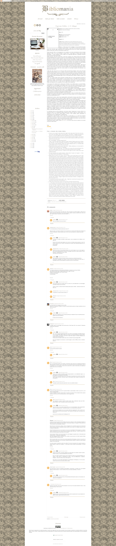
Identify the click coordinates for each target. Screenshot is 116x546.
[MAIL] (35, 26)
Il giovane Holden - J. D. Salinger (37, 131)
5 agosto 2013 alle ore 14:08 (62, 475)
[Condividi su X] (61, 200)
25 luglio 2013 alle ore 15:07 (57, 347)
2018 (32, 112)
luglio (33, 127)
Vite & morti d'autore (37, 58)
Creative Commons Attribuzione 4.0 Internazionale (64, 528)
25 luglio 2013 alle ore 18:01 (61, 295)
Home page (66, 517)
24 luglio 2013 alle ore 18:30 (58, 303)
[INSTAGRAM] (39, 26)
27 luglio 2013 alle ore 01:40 (58, 420)
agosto (33, 126)
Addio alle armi (64, 120)
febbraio (33, 140)
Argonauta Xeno (52, 227)
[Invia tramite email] (59, 200)
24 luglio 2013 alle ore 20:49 (58, 323)
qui (74, 115)
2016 (32, 115)
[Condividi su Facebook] (62, 200)
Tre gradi (37, 63)
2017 (32, 113)
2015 (32, 116)
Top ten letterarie (37, 62)
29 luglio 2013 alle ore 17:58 (59, 381)
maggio (33, 135)
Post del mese (37, 56)
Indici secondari (61, 19)
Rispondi (51, 215)
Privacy (76, 19)
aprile (33, 137)
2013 (32, 119)
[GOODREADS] (37, 26)
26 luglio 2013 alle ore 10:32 (57, 362)
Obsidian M (52, 323)
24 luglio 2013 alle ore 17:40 (62, 219)
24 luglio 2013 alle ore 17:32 (60, 227)
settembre (33, 124)
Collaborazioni (37, 91)
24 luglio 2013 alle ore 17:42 (62, 237)
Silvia (51, 362)
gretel (51, 347)
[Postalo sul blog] (60, 200)
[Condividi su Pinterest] (64, 200)
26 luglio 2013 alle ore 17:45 (57, 389)
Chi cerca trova (37, 60)
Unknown (51, 268)
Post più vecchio (82, 517)
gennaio (33, 141)
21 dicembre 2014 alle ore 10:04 (63, 492)
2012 (32, 143)
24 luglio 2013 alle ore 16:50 (57, 210)
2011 (32, 144)
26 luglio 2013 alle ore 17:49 (59, 399)
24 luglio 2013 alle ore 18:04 (62, 256)
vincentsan (52, 303)
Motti (61, 201)
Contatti (69, 19)
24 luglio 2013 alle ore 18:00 (63, 248)
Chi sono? (40, 19)
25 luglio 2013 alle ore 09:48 (62, 332)
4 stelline (53, 201)
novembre (33, 122)
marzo (33, 138)
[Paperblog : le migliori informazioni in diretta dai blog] (37, 152)
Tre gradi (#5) (34, 132)
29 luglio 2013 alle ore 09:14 (62, 354)
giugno (33, 134)
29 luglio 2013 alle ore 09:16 (62, 372)
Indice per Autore (49, 19)
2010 (32, 146)
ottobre (33, 123)
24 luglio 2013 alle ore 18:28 (58, 268)
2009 (32, 147)
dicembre (33, 120)
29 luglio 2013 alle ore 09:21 (62, 451)
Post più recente (50, 517)
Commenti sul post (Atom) (54, 518)
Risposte (52, 217)
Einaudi (57, 201)
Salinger (64, 201)
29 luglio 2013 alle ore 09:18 (62, 405)
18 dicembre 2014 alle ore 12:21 (55, 484)
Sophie (51, 210)
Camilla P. (54, 219)
